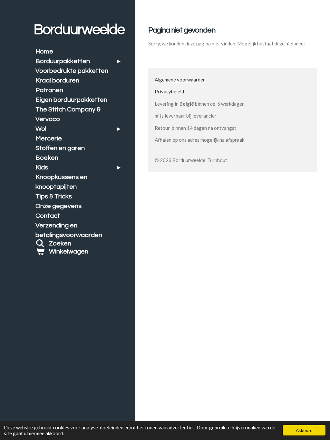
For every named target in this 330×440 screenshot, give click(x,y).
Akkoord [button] (304, 430)
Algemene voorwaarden (180, 79)
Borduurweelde (79, 29)
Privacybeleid (169, 91)
